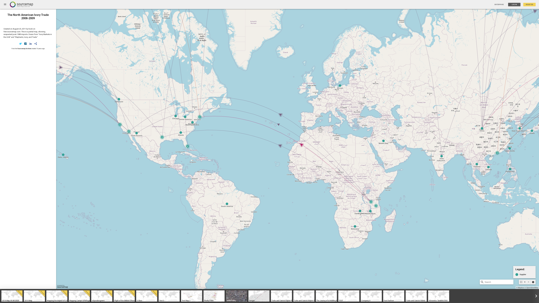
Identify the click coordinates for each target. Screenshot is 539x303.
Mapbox (521, 287)
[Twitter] (20, 44)
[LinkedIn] (30, 44)
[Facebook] (25, 44)
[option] (11, 296)
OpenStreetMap (532, 287)
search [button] (482, 282)
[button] (533, 282)
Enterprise (499, 4)
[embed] (36, 44)
